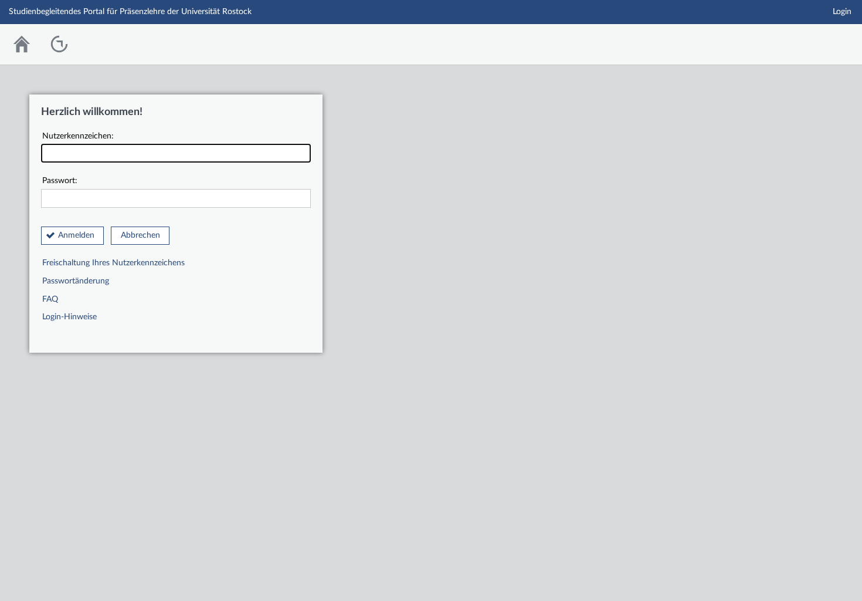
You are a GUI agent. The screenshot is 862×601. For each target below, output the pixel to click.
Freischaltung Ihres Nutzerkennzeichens (113, 263)
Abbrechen (140, 235)
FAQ (50, 299)
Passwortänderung (75, 281)
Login (842, 12)
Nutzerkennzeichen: (78, 136)
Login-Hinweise (69, 317)
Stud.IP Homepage (817, 41)
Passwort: (59, 181)
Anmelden (76, 235)
